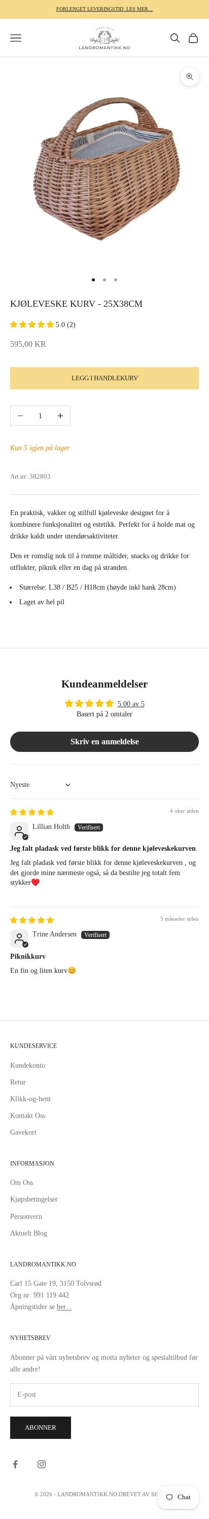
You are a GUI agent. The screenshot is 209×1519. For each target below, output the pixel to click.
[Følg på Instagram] (42, 1464)
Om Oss (21, 1182)
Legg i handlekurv (105, 378)
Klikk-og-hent (30, 1099)
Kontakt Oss (27, 1115)
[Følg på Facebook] (15, 1464)
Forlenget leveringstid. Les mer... (104, 9)
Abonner (40, 1427)
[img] (32, 812)
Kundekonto (27, 1065)
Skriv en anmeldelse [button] (105, 741)
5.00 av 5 (131, 704)
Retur (18, 1082)
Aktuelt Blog (28, 1233)
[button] (33, 325)
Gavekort (23, 1132)
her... (64, 1307)
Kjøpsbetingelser (34, 1199)
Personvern (26, 1216)
